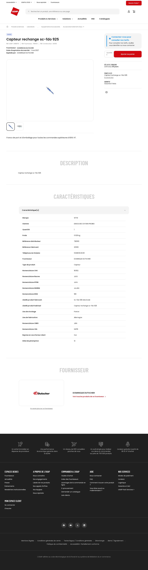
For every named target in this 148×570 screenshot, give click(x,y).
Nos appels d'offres (40, 486)
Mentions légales (27, 541)
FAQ (91, 479)
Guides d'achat (67, 476)
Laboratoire (30, 27)
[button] (11, 2)
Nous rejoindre (38, 493)
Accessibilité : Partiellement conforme (84, 544)
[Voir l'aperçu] (10, 127)
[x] (77, 525)
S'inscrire (8, 508)
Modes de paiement (125, 476)
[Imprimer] (106, 92)
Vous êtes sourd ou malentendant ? (97, 489)
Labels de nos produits (41, 483)
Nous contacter (96, 476)
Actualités (8, 479)
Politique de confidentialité (57, 544)
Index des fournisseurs (69, 479)
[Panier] (134, 11)
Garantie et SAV (124, 486)
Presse (7, 483)
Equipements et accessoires (50, 27)
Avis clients (65, 495)
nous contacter (128, 45)
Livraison (121, 479)
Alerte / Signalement (115, 541)
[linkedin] (84, 525)
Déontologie (99, 541)
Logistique (122, 483)
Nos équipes (37, 490)
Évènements (9, 486)
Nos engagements (40, 479)
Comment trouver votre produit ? (102, 484)
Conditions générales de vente (49, 541)
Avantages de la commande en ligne (73, 484)
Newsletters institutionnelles (15, 490)
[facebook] (63, 525)
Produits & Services (17, 27)
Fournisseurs (55, 2)
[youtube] (70, 525)
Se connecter (10, 505)
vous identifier (114, 45)
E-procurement (67, 488)
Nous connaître (39, 476)
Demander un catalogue (70, 492)
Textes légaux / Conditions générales (78, 541)
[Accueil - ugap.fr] (15, 11)
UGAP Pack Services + (126, 490)
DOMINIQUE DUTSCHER (25, 48)
